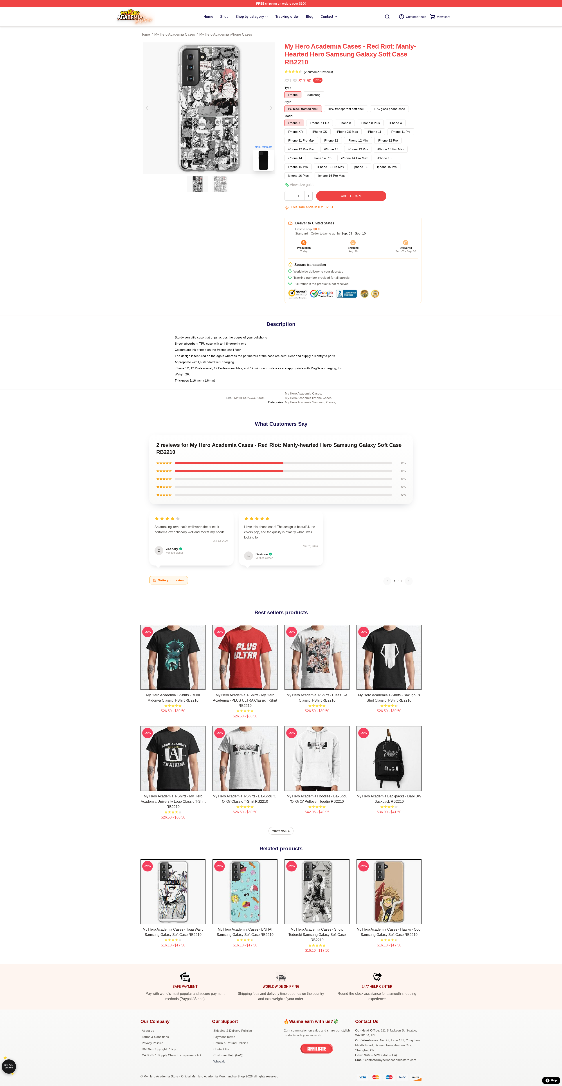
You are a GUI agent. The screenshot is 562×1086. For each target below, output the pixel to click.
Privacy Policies (152, 1043)
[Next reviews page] (409, 581)
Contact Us (221, 1049)
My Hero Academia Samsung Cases (310, 402)
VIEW (173, 685)
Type (288, 87)
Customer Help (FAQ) (228, 1055)
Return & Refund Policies (230, 1043)
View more (281, 830)
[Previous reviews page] (387, 581)
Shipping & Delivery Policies (232, 1030)
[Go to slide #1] (197, 184)
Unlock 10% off (8, 1066)
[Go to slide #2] (220, 184)
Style (288, 102)
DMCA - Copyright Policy (159, 1049)
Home (145, 34)
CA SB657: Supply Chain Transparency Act (171, 1055)
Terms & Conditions (155, 1037)
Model (289, 116)
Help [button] (554, 1080)
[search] (387, 16)
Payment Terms (224, 1037)
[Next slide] (270, 108)
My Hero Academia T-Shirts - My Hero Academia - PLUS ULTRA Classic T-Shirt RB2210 (245, 700)
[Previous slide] (147, 108)
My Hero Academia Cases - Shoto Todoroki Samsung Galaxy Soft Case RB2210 (317, 935)
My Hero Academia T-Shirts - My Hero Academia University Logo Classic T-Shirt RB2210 (173, 801)
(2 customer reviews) (318, 72)
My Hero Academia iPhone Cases (225, 34)
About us (148, 1030)
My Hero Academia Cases (174, 34)
